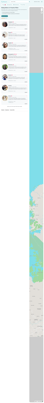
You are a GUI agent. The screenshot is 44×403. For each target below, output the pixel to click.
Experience (10, 4)
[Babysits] (4, 2)
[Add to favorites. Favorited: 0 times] (26, 22)
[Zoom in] (42, 8)
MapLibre (36, 401)
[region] (36, 204)
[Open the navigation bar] (42, 1)
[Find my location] (42, 13)
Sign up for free (4, 16)
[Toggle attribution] (42, 401)
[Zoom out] (42, 10)
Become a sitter (37, 1)
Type (4, 4)
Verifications (16, 4)
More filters (23, 4)
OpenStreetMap (40, 401)
